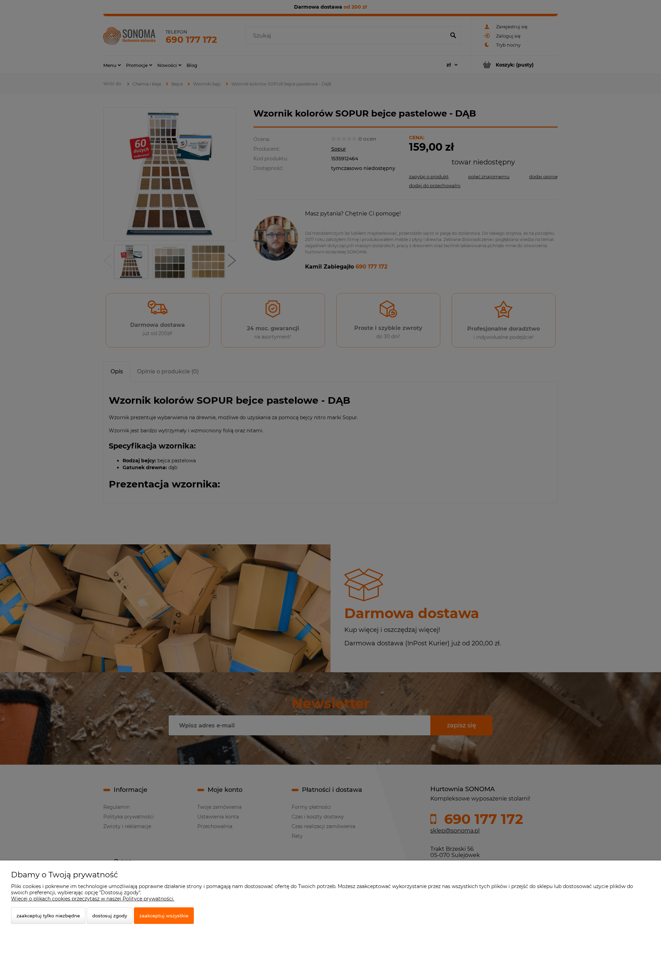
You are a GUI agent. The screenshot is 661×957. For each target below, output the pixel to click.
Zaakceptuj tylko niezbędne (48, 915)
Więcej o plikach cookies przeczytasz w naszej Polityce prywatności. (92, 899)
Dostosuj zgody (109, 915)
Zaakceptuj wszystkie (163, 915)
